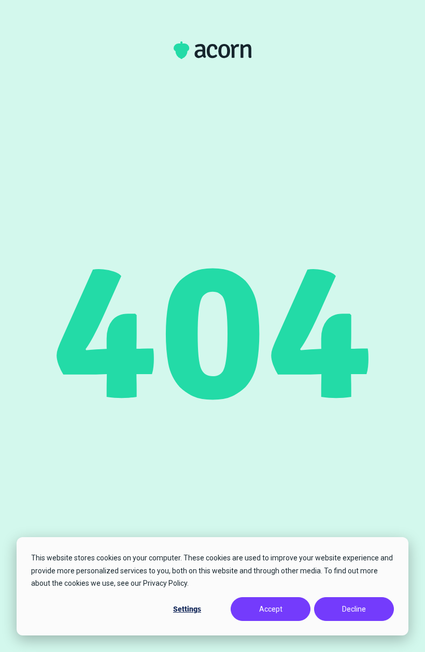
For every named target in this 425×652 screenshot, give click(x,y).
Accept (270, 609)
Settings (187, 609)
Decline (354, 609)
